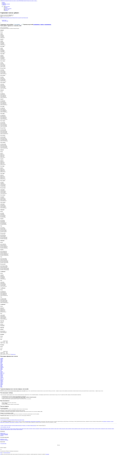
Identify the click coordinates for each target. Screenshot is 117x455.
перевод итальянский (36, 428)
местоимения (38, 421)
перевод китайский (68, 428)
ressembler (1, 379)
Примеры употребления (4, 433)
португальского (12, 422)
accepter (1, 376)
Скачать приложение (8, 8)
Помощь (6, 7)
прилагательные (33, 421)
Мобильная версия (33, 425)
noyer (1, 363)
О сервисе (2, 425)
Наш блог (1, 435)
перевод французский (22, 428)
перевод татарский (89, 428)
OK (0, 454)
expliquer (1, 358)
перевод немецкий (16, 428)
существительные (27, 421)
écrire (1, 385)
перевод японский (19, 429)
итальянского (7, 422)
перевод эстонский (13, 429)
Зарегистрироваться (7, 452)
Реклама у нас (7, 9)
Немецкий (14, 17)
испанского (17, 422)
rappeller (1, 384)
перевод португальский (81, 428)
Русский (22, 17)
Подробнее (47, 454)
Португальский (18, 17)
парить (42, 24)
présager (1, 371)
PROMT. (28, 0)
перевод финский (7, 429)
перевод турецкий (95, 428)
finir (1, 370)
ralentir (1, 365)
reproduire (1, 374)
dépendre (1, 366)
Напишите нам (13, 354)
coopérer (1, 360)
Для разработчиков (3, 443)
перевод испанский (29, 428)
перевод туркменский (101, 428)
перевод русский (10, 428)
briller (1, 373)
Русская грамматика (3, 419)
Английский (2, 17)
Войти (1, 452)
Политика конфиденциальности (17, 425)
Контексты (4, 3)
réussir (1, 369)
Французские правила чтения (19, 419)
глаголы (19, 421)
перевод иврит (56, 428)
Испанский (6, 17)
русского (112, 421)
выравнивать (47, 24)
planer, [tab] (5, 20)
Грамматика (4, 4)
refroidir (1, 375)
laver (1, 378)
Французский (26, 17)
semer (1, 386)
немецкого (108, 421)
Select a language (39, 425)
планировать (36, 24)
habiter (1, 362)
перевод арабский (51, 428)
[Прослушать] (20, 24)
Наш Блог (6, 10)
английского (105, 421)
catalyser (1, 364)
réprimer (1, 368)
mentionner (2, 367)
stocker (1, 372)
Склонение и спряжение (4, 434)
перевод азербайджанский (44, 428)
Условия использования (7, 425)
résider (1, 359)
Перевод (3, 2)
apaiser (1, 383)
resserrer (1, 377)
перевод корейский (75, 428)
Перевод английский (3, 428)
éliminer (1, 380)
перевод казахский (62, 428)
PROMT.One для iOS (3, 439)
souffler (1, 361)
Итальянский (10, 17)
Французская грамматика (11, 419)
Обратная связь (7, 6)
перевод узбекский (108, 428)
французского (2, 422)
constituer (1, 381)
